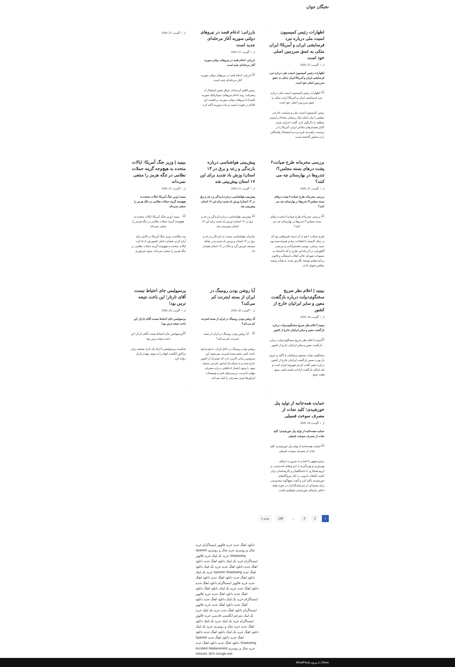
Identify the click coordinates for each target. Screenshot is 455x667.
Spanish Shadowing (228, 572)
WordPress (303, 662)
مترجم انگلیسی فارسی (227, 615)
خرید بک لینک (220, 556)
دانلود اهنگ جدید (244, 545)
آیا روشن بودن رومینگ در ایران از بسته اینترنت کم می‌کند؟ (232, 297)
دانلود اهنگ (211, 588)
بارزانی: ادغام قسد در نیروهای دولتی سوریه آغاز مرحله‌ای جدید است (227, 38)
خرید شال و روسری (221, 550)
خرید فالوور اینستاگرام (217, 545)
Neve (325, 662)
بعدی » (265, 518)
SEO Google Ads (220, 653)
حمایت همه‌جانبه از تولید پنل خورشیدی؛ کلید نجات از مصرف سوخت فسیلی (299, 409)
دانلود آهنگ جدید (222, 604)
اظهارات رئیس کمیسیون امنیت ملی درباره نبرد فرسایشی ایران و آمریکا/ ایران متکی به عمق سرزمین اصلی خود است (296, 45)
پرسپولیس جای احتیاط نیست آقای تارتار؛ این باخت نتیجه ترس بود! (160, 297)
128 (280, 518)
